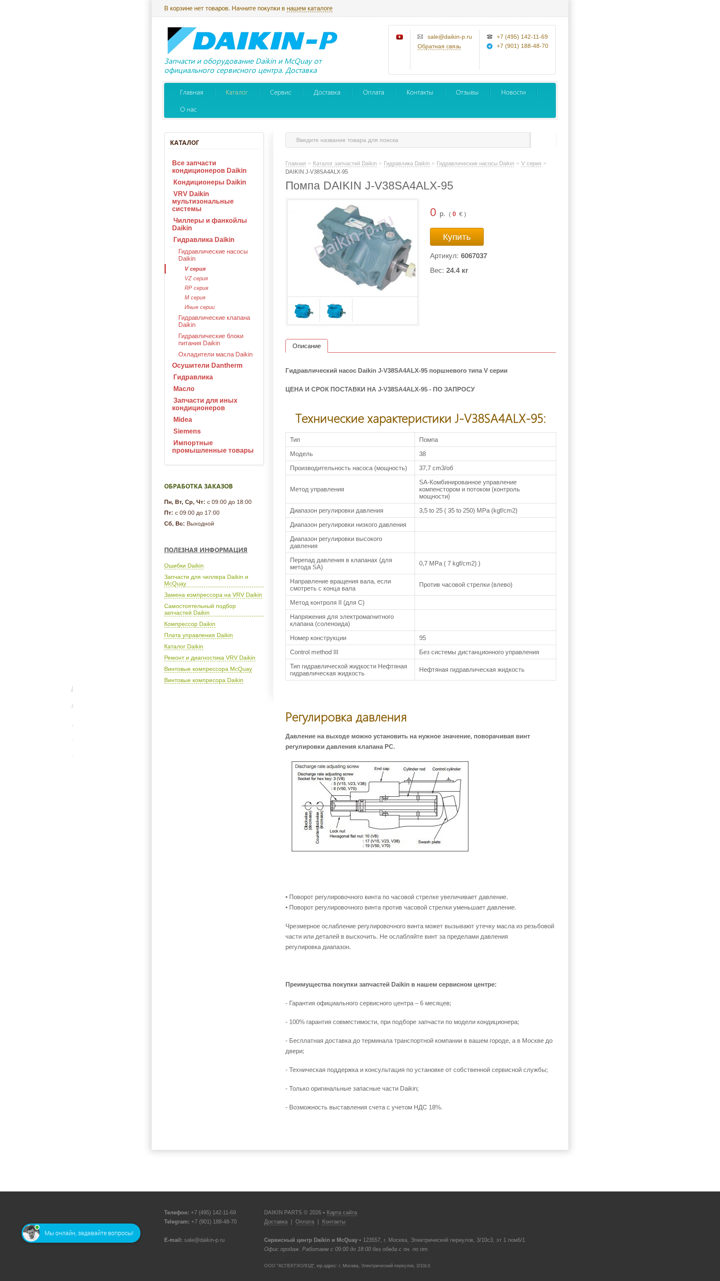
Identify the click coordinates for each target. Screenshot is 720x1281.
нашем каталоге (309, 8)
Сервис (280, 91)
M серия (195, 297)
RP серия (196, 288)
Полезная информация (206, 550)
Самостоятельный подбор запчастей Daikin (200, 609)
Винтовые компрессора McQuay (208, 668)
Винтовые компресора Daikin (203, 680)
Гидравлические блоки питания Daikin (210, 339)
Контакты (420, 91)
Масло (184, 388)
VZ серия (196, 278)
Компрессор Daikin (189, 624)
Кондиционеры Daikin (209, 182)
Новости (513, 91)
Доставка (327, 91)
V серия (195, 269)
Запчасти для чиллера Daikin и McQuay (206, 580)
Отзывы (467, 91)
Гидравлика (193, 377)
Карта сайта (342, 1212)
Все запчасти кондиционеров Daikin (209, 167)
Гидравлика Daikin (204, 239)
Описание (306, 345)
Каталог (237, 91)
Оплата (373, 91)
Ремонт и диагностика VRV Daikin (209, 657)
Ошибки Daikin (184, 565)
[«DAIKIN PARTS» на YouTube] (400, 37)
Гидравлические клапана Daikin (214, 321)
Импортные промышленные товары (213, 446)
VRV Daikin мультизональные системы (203, 201)
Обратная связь (439, 46)
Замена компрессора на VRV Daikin (213, 594)
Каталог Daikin (183, 646)
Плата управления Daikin (198, 635)
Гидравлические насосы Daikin (213, 255)
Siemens (187, 431)
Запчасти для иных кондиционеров (205, 404)
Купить (457, 237)
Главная (191, 91)
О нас (188, 109)
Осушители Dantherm (207, 365)
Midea (182, 419)
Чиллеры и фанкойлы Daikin (209, 224)
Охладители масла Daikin (215, 354)
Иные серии (200, 307)
